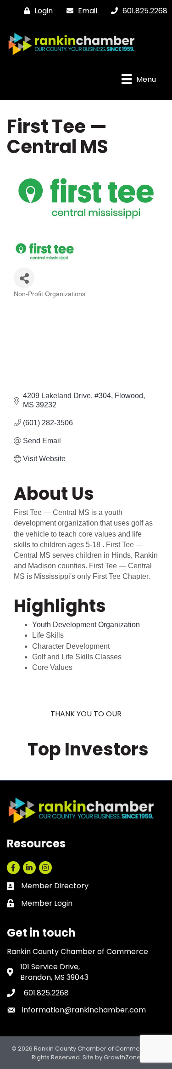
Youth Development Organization (86, 625)
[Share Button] (24, 278)
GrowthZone (122, 1057)
